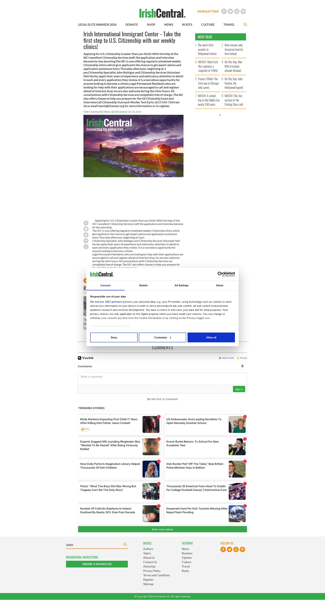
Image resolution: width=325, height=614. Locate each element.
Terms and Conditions (156, 575)
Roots (185, 571)
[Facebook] (224, 11)
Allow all (211, 337)
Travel (186, 566)
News (185, 549)
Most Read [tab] (205, 36)
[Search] (245, 25)
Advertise (149, 566)
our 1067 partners (111, 301)
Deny (114, 337)
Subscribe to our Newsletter (96, 564)
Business (187, 553)
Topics (147, 553)
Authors (148, 549)
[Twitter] (230, 11)
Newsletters (208, 11)
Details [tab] (143, 285)
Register (148, 579)
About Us (149, 557)
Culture (186, 562)
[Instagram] (237, 11)
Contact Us (150, 562)
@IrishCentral (119, 111)
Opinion (187, 557)
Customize (160, 337)
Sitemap (148, 584)
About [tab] (219, 285)
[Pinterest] (243, 11)
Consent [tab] (105, 285)
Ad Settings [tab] (182, 285)
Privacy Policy (152, 571)
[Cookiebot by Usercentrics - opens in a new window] (220, 274)
